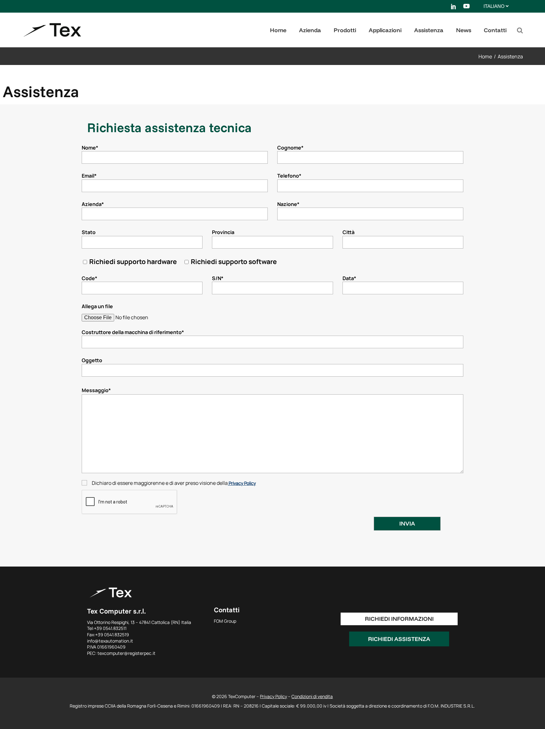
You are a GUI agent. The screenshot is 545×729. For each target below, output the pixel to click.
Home (485, 56)
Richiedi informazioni (399, 618)
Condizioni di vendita (312, 696)
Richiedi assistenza (399, 639)
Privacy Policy (242, 483)
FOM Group (225, 621)
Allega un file (97, 306)
